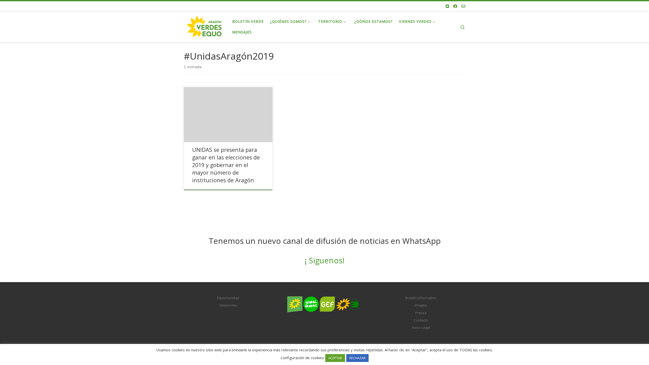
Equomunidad (228, 298)
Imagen (421, 305)
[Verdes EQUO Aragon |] (204, 26)
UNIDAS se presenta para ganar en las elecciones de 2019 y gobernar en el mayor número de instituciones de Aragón (226, 165)
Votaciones (228, 305)
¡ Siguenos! (325, 260)
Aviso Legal (421, 327)
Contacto (421, 320)
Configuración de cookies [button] (302, 357)
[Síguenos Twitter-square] (447, 6)
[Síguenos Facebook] (455, 6)
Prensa (420, 313)
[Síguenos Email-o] (463, 6)
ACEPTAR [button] (335, 358)
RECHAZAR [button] (357, 358)
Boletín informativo (420, 298)
